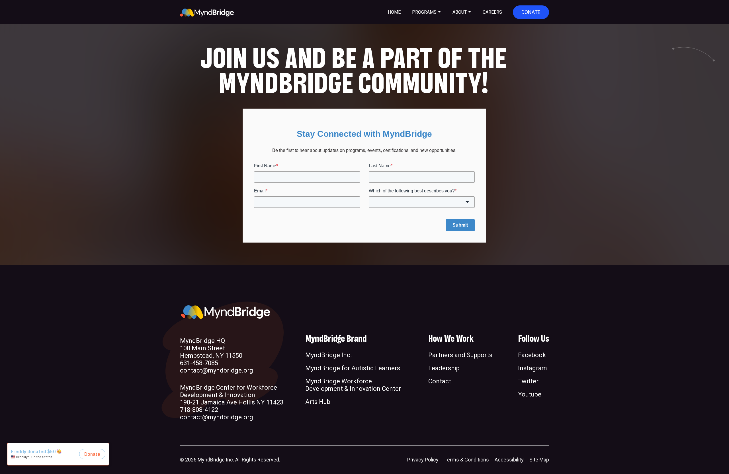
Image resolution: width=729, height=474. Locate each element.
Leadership (444, 368)
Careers (492, 12)
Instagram (532, 368)
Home (394, 12)
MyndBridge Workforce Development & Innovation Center (353, 385)
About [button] (459, 12)
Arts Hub (317, 401)
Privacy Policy (423, 460)
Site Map (539, 460)
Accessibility (509, 460)
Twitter (528, 381)
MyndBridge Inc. (328, 355)
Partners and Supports (460, 355)
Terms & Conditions (466, 460)
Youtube (529, 394)
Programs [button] (424, 12)
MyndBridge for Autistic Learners (352, 368)
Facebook (532, 355)
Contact (439, 381)
